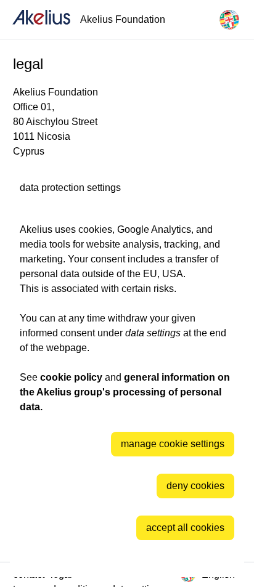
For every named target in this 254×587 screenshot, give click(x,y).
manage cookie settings (172, 444)
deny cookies (195, 485)
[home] (41, 19)
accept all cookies (185, 527)
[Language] (229, 19)
